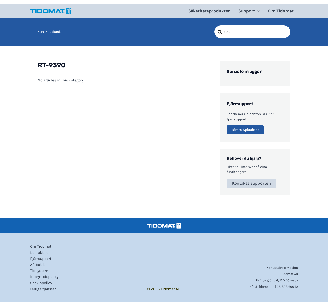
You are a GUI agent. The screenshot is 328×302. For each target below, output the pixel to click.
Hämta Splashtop (245, 130)
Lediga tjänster (43, 289)
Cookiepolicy (41, 283)
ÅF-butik (37, 264)
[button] (257, 11)
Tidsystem (39, 270)
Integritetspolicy (44, 276)
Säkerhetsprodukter (209, 11)
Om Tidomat (281, 11)
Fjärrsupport (40, 258)
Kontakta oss (41, 252)
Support (246, 11)
